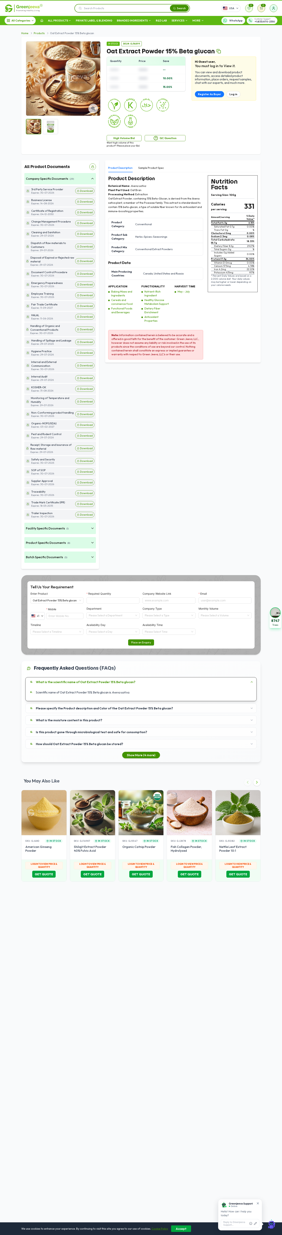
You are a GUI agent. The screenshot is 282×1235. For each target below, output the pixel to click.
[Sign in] (273, 8)
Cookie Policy (160, 1228)
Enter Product (39, 593)
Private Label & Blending (94, 20)
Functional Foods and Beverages (121, 310)
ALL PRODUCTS (58, 20)
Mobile (52, 609)
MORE (196, 20)
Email (203, 593)
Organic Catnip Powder (139, 847)
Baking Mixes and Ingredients (121, 293)
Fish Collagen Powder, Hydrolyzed (186, 848)
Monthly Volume (208, 608)
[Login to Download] (92, 166)
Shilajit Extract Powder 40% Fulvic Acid (90, 848)
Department (94, 608)
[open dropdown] (69, 20)
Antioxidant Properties (151, 318)
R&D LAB (161, 20)
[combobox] (111, 615)
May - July (184, 291)
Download (86, 191)
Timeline (36, 625)
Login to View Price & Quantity (44, 865)
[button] (275, 617)
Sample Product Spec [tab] (151, 168)
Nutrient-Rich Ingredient (152, 293)
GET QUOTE (44, 874)
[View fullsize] (93, 108)
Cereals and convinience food (122, 302)
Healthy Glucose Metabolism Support (156, 302)
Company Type (152, 608)
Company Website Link (157, 593)
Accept (181, 1229)
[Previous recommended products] (247, 782)
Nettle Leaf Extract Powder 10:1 (233, 848)
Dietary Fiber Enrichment (152, 310)
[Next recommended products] (257, 782)
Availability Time (153, 625)
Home (24, 33)
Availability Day (96, 625)
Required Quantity (99, 593)
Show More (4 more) (141, 755)
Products (39, 33)
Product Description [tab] (120, 168)
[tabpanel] (183, 267)
